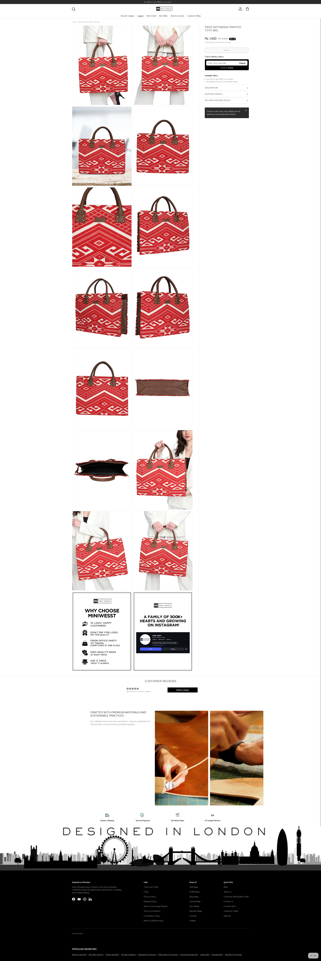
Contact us (228, 901)
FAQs (146, 892)
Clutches (193, 916)
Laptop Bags (194, 901)
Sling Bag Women (96, 954)
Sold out (227, 50)
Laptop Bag (204, 954)
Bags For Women (79, 954)
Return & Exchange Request (156, 906)
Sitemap (227, 916)
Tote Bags (193, 887)
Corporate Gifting (193, 16)
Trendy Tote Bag (112, 954)
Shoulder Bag (217, 954)
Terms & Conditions (152, 911)
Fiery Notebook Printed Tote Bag (88, 22)
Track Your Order (151, 887)
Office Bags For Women (168, 954)
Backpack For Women (147, 954)
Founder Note (230, 906)
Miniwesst (80, 933)
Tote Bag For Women (233, 954)
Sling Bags (193, 896)
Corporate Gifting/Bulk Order (236, 896)
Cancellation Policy (152, 916)
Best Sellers (163, 16)
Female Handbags (128, 954)
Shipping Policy (150, 901)
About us (227, 892)
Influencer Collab (231, 911)
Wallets (192, 920)
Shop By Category (127, 16)
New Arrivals (151, 16)
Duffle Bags (194, 892)
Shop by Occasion (177, 16)
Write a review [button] (182, 690)
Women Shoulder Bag (189, 954)
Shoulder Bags (195, 911)
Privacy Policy (150, 896)
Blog (226, 887)
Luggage (140, 16)
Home (74, 22)
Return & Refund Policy (153, 920)
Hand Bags (194, 906)
